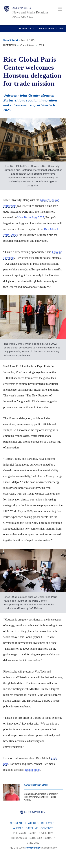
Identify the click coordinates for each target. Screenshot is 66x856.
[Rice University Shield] (7, 12)
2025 (61, 28)
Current (16, 823)
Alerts (18, 828)
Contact (47, 828)
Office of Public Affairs (22, 17)
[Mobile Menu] (60, 8)
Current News (45, 28)
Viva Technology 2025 (30, 217)
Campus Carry (49, 848)
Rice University (21, 8)
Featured (31, 823)
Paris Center (10, 234)
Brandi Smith (32, 769)
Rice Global (51, 229)
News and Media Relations (30, 12)
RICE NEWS (25, 28)
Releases (47, 823)
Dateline (32, 828)
